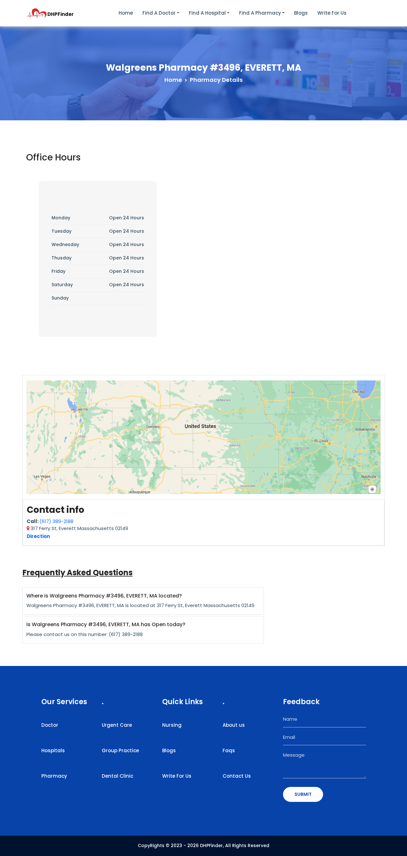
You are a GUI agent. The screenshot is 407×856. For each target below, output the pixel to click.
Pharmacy (54, 776)
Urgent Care (117, 725)
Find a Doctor (159, 13)
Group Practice (120, 750)
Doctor (49, 725)
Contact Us (237, 776)
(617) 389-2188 (56, 521)
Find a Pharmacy (260, 13)
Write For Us (176, 776)
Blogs (301, 13)
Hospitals (53, 750)
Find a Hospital (207, 13)
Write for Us (332, 13)
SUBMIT (303, 794)
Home (126, 13)
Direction (38, 536)
